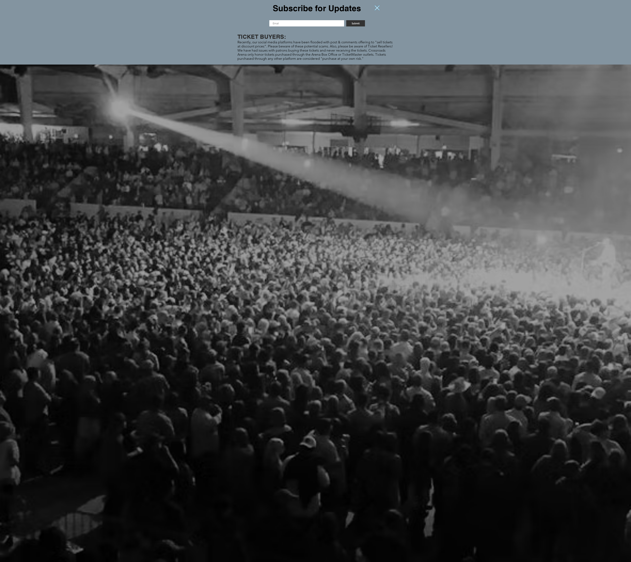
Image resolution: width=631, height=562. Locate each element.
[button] (377, 7)
